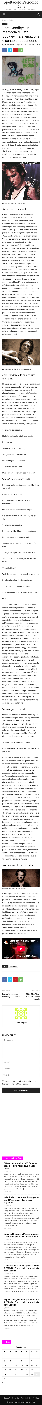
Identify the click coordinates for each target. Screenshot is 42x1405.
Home (4, 20)
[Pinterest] (15, 50)
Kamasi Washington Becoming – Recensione (11, 995)
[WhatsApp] (20, 50)
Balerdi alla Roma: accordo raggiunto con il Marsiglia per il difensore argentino (21, 1200)
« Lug (4, 1382)
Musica (11, 20)
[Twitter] (10, 50)
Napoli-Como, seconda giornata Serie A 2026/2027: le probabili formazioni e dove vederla (21, 1302)
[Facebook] (4, 50)
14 (27, 1365)
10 (5, 1365)
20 (22, 1370)
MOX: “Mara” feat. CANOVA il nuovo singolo (33, 996)
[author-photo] (21, 1019)
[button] (38, 14)
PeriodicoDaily (26, 1398)
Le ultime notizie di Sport (13, 1158)
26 (16, 1374)
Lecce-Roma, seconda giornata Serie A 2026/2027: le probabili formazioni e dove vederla (21, 1268)
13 (22, 1365)
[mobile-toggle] (4, 14)
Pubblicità (36, 1398)
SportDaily (15, 1398)
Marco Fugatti (9, 45)
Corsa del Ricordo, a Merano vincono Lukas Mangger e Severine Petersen (21, 1235)
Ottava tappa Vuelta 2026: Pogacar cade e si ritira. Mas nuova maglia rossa (20, 1166)
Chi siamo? (6, 1398)
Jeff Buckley (13, 966)
